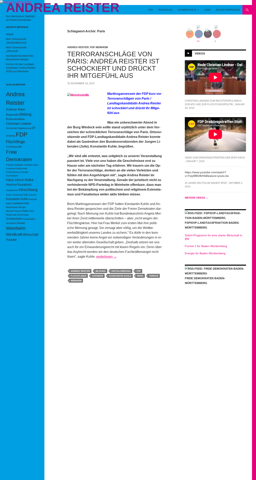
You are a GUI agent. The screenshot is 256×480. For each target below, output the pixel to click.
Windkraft (14, 234)
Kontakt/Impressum (228, 10)
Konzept (33, 199)
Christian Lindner (18, 124)
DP (33, 128)
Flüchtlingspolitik (14, 146)
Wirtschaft (30, 235)
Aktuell (9, 34)
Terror (153, 276)
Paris (140, 276)
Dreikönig (10, 136)
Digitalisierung (121, 271)
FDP (92, 47)
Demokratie (11, 128)
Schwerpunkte (187, 10)
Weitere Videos (196, 197)
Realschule (11, 215)
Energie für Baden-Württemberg (205, 253)
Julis (25, 194)
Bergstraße (12, 114)
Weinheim (102, 47)
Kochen (32, 195)
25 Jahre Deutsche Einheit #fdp (206, 183)
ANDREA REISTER (62, 7)
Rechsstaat (23, 215)
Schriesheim (14, 218)
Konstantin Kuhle (120, 276)
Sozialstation (29, 219)
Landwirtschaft (20, 203)
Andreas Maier (15, 109)
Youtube (11, 239)
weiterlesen (106, 256)
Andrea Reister (78, 47)
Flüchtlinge (78, 276)
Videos (200, 53)
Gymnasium (12, 175)
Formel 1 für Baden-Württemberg (206, 246)
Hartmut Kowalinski (18, 184)
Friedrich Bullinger (14, 165)
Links (207, 10)
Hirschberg (28, 190)
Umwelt (20, 223)
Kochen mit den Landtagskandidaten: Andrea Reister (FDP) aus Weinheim (21, 68)
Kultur (9, 203)
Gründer (97, 276)
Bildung (101, 271)
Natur (25, 210)
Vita (150, 10)
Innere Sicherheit (14, 195)
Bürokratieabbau (15, 119)
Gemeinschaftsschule (16, 168)
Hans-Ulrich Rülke (19, 180)
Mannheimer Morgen (16, 207)
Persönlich (165, 10)
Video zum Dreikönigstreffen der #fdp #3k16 (215, 157)
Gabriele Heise (31, 165)
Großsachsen (13, 172)
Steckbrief (11, 223)
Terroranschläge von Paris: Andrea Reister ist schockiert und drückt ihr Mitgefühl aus (113, 64)
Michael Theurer (14, 211)
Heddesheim (12, 190)
